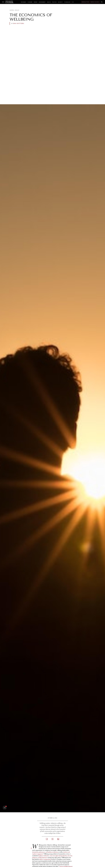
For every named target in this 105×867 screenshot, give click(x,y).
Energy (35, 2)
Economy (30, 2)
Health (49, 2)
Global (12, 10)
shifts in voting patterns (45, 859)
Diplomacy (23, 2)
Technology (67, 2)
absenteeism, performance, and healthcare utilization (45, 852)
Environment (42, 2)
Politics (54, 2)
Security (60, 2)
